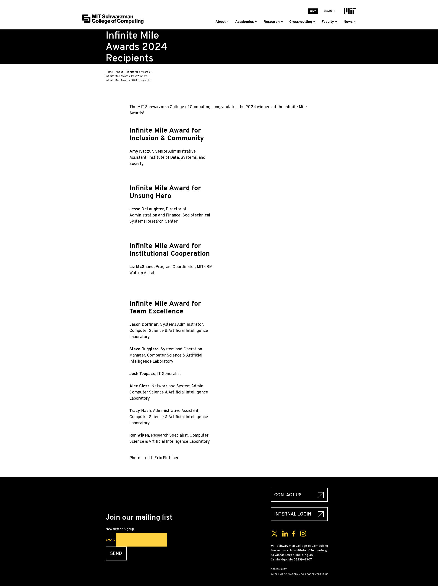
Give (313, 11)
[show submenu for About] (228, 22)
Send (116, 553)
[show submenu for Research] (282, 22)
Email (110, 539)
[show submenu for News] (354, 22)
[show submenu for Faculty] (336, 22)
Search (329, 11)
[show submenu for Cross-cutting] (315, 22)
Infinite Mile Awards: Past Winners (126, 76)
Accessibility (279, 569)
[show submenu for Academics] (256, 22)
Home (109, 72)
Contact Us (288, 495)
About (119, 72)
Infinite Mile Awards (138, 72)
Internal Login (292, 514)
